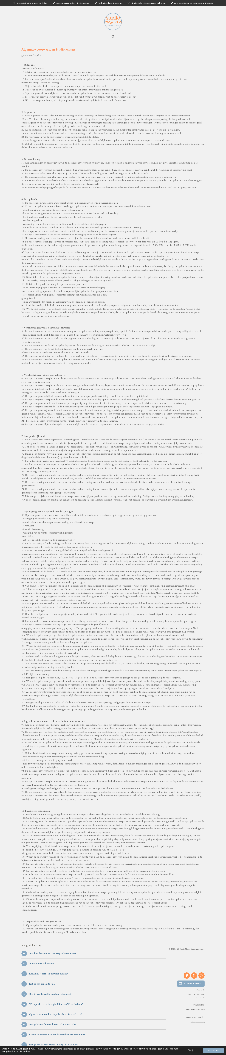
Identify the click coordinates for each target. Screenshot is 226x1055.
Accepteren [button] (213, 1050)
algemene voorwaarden (195, 1017)
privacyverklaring (198, 1022)
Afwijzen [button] (192, 1050)
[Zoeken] (112, 36)
